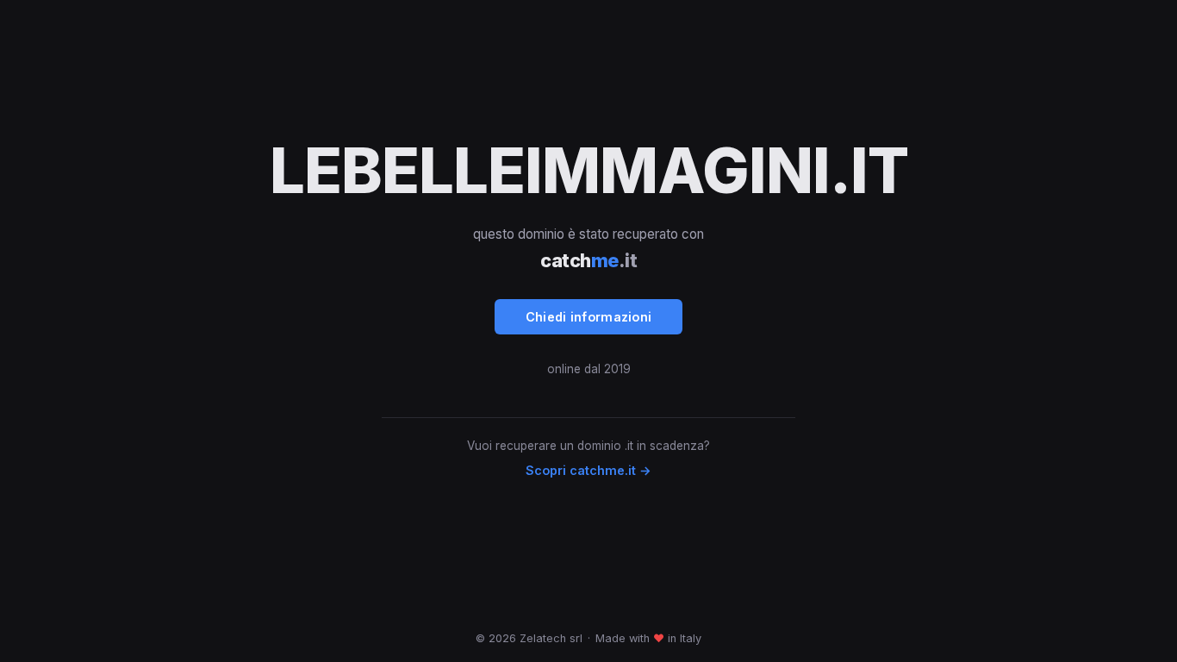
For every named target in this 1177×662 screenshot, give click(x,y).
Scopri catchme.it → (588, 470)
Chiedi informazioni (589, 316)
